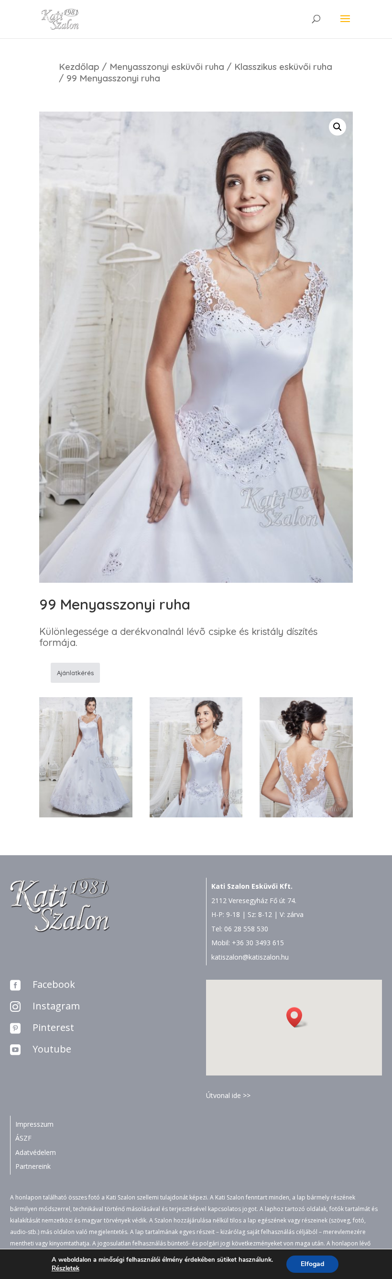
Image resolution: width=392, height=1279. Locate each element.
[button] (297, 1017)
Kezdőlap (79, 66)
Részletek (65, 1268)
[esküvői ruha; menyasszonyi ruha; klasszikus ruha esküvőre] (85, 814)
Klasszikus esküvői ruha (283, 66)
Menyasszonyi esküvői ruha (166, 66)
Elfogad (312, 1263)
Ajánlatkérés (75, 673)
